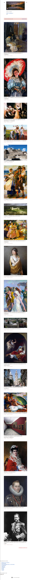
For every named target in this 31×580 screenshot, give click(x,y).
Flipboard (3, 566)
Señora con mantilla (9, 472)
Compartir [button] (5, 55)
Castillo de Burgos (9, 161)
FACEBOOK (4, 565)
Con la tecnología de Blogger (16, 577)
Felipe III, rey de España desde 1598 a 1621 (14, 507)
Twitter (3, 570)
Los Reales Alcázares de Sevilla (12, 328)
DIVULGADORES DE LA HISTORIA (8, 564)
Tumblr (3, 569)
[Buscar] (26, 2)
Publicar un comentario (10, 55)
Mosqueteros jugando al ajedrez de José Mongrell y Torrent (14, 120)
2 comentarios (8, 217)
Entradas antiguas (23, 547)
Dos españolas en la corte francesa (13, 276)
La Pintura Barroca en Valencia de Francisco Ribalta (13, 436)
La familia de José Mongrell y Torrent (14, 199)
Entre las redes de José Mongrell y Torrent (15, 413)
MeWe (3, 568)
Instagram (3, 567)
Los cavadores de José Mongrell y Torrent (15, 140)
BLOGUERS (4, 563)
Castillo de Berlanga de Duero (12, 216)
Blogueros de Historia (5, 562)
